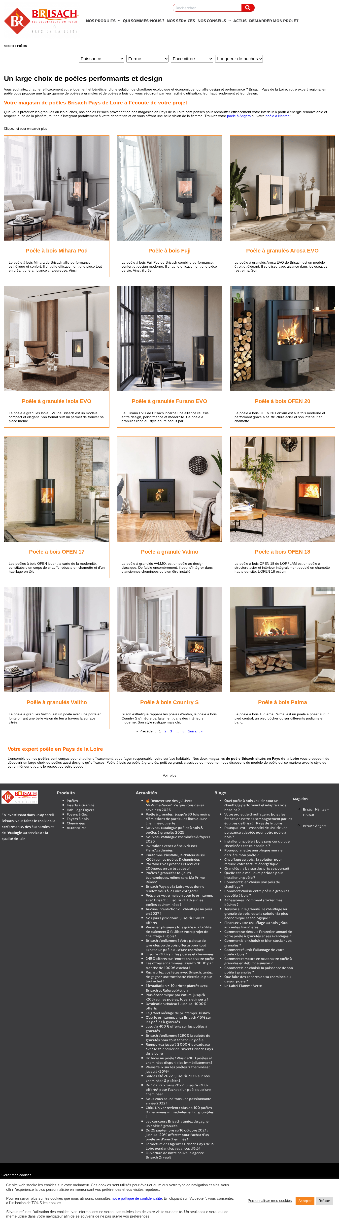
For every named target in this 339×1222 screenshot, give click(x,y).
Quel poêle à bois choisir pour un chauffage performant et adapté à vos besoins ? (255, 805)
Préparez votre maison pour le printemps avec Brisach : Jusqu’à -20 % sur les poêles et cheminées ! (179, 900)
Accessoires (76, 827)
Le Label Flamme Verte (243, 985)
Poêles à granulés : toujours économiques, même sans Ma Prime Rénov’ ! (175, 877)
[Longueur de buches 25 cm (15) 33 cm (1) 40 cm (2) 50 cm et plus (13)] (239, 59)
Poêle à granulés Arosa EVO (282, 251)
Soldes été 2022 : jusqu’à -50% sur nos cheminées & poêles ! (178, 1078)
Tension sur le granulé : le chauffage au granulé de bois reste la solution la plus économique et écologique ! (256, 914)
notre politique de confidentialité (137, 1198)
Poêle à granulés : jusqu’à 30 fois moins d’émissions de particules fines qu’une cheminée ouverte (178, 819)
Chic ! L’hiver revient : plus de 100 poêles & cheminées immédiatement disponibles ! (180, 1112)
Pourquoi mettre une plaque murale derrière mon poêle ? (253, 852)
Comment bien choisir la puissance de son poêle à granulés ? (258, 970)
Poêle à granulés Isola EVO (56, 401)
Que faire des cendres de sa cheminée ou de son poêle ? (257, 979)
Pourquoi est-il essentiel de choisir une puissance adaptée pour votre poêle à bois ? (255, 832)
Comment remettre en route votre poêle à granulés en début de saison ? (258, 961)
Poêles (72, 800)
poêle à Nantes (277, 116)
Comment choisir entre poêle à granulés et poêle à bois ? (256, 893)
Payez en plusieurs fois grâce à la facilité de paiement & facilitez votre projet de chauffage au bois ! (178, 932)
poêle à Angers (239, 116)
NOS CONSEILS (212, 21)
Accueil (9, 46)
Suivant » (195, 731)
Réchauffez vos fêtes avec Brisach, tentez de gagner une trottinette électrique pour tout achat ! (179, 977)
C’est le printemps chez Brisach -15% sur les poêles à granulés (178, 1020)
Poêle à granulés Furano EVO (169, 401)
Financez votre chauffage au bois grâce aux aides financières (256, 925)
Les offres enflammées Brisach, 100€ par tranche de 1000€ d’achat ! (179, 965)
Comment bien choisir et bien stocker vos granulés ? (258, 943)
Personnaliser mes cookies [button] (270, 1201)
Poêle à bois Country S (169, 702)
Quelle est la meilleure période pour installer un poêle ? (253, 875)
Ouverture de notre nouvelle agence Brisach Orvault (175, 1155)
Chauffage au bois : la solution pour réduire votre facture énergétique (253, 862)
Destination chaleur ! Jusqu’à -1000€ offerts (176, 1006)
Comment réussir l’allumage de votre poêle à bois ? (254, 952)
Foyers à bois (78, 818)
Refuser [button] (324, 1201)
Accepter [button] (305, 1201)
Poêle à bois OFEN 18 (282, 552)
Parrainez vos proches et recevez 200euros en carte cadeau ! (173, 866)
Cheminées (76, 823)
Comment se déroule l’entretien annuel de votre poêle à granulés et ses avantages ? (258, 934)
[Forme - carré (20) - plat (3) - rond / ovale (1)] (147, 59)
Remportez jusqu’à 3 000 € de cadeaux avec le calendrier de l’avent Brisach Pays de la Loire (179, 1049)
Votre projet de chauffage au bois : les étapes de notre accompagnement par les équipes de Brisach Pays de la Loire (258, 819)
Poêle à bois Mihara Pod (57, 251)
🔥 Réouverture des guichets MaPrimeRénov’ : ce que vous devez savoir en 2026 (175, 805)
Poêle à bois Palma (282, 702)
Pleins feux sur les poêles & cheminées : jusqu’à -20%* (178, 1069)
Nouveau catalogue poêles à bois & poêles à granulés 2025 (174, 830)
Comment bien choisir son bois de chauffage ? (252, 884)
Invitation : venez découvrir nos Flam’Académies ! (171, 848)
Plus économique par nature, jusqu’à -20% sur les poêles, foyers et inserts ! (177, 997)
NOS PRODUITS (101, 21)
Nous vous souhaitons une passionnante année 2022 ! (178, 1101)
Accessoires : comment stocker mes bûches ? (253, 902)
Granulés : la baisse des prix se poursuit (256, 868)
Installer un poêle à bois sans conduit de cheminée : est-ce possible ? (257, 843)
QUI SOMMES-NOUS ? (143, 21)
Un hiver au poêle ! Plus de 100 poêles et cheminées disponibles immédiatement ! (179, 1060)
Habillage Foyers (80, 810)
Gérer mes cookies (16, 1175)
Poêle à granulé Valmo (169, 552)
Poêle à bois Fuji (169, 251)
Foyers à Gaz (77, 814)
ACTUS (240, 21)
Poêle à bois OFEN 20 (282, 401)
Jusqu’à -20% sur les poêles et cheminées (180, 954)
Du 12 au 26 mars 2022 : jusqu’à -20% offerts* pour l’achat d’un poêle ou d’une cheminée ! (178, 1090)
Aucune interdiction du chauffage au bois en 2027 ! (179, 911)
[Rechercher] (247, 7)
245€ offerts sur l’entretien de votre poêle (180, 958)
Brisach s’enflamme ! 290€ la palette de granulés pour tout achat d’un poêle (178, 1038)
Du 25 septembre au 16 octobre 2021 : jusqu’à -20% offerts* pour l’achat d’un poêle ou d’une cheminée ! (177, 1135)
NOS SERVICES (181, 21)
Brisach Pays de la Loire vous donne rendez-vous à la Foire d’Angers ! (175, 889)
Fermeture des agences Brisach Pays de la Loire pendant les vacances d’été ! (180, 1146)
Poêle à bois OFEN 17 (56, 552)
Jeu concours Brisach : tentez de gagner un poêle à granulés (178, 1123)
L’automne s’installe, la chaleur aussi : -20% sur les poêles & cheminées (176, 857)
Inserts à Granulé (80, 805)
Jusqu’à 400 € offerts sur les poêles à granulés (176, 1029)
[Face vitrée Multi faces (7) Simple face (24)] (192, 59)
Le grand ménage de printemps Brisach (178, 1013)
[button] (25, 128)
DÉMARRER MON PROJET (274, 21)
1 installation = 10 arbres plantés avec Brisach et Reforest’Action (176, 988)
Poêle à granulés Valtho (57, 702)
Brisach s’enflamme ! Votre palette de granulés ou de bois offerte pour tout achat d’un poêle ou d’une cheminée (176, 945)
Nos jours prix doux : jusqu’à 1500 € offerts (175, 920)
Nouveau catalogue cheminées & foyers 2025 (178, 839)
